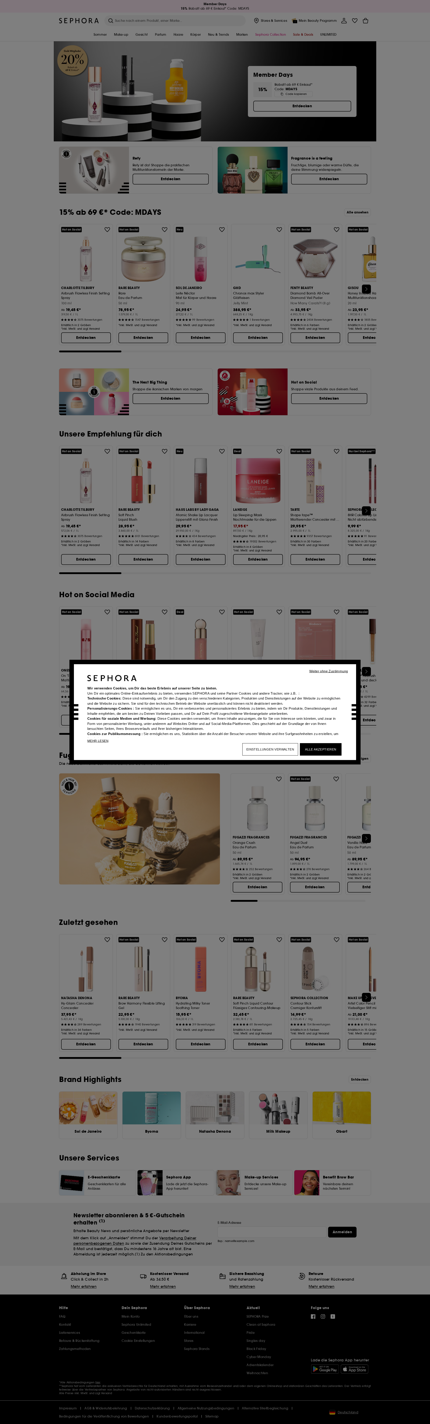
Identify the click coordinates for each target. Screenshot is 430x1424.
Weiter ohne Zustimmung (328, 671)
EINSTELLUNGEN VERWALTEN (270, 749)
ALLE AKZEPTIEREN (320, 749)
